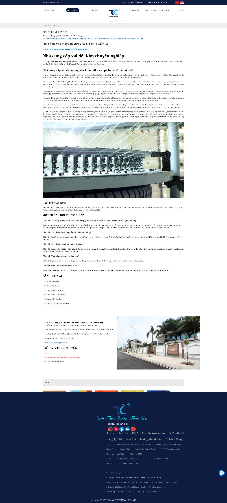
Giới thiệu (72, 10)
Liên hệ (179, 10)
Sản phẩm (134, 10)
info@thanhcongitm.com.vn (58, 343)
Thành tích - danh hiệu (157, 10)
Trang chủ (49, 10)
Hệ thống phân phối (176, 433)
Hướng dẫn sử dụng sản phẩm (153, 433)
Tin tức (94, 10)
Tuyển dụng (123, 433)
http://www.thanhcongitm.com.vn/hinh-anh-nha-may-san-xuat (65, 49)
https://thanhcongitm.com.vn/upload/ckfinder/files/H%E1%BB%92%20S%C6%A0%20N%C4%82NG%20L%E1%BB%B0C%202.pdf (94, 38)
